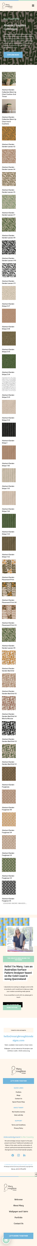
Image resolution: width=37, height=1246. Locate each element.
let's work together (18, 1081)
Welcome (18, 1200)
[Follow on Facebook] (12, 1155)
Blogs (18, 1095)
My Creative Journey (18, 1112)
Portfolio (18, 1092)
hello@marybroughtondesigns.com (18, 1038)
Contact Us (18, 1098)
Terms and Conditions (19, 1125)
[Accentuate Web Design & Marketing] (21, 1169)
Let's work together (18, 1236)
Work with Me (18, 1115)
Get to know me (13, 1005)
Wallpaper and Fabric (18, 1212)
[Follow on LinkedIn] (24, 1155)
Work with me (12, 1007)
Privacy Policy (18, 1128)
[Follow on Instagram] (18, 1155)
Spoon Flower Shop (18, 1102)
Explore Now (13, 55)
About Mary (18, 1206)
